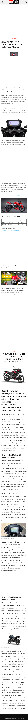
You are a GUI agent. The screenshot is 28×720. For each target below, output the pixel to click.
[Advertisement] (14, 19)
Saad (13, 49)
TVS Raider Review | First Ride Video (10, 230)
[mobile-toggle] (2, 2)
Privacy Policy (7, 715)
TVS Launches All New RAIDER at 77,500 (10, 195)
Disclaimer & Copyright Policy (17, 715)
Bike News (14, 38)
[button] (26, 2)
